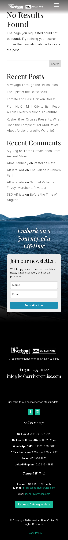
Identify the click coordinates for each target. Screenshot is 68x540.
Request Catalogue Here (34, 504)
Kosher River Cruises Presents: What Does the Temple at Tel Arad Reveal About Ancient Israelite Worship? (34, 125)
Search (55, 63)
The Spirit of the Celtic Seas (27, 92)
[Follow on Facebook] (30, 412)
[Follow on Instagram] (37, 412)
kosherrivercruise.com (37, 493)
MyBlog (12, 151)
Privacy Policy (34, 532)
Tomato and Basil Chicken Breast (31, 99)
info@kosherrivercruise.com (34, 376)
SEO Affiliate (15, 194)
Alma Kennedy (17, 163)
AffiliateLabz (15, 170)
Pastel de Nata (44, 163)
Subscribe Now (34, 305)
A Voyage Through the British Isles (32, 85)
